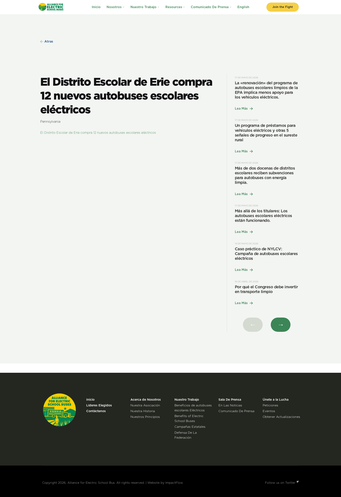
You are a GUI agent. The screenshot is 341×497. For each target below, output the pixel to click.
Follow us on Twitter (280, 482)
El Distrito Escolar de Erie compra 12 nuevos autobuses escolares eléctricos (98, 132)
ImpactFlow (174, 482)
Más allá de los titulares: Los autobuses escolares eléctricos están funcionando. (263, 216)
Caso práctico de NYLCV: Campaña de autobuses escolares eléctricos (266, 254)
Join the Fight (282, 7)
